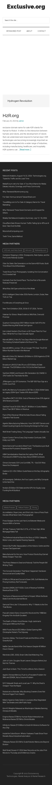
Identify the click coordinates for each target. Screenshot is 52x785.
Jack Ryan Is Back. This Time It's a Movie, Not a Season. (24, 669)
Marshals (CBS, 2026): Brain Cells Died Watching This (23, 655)
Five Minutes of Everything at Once (16, 303)
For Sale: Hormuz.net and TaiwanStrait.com (19, 197)
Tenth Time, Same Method (12, 236)
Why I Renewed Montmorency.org (15, 192)
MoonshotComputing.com (13, 231)
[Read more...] (25, 150)
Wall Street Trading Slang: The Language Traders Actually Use (26, 432)
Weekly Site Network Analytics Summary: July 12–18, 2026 (25, 218)
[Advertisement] (26, 62)
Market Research (38, 776)
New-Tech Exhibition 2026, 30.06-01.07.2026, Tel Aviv (23, 309)
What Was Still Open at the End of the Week (19, 289)
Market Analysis (24, 776)
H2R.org (11, 115)
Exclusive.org (26, 6)
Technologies (12, 776)
